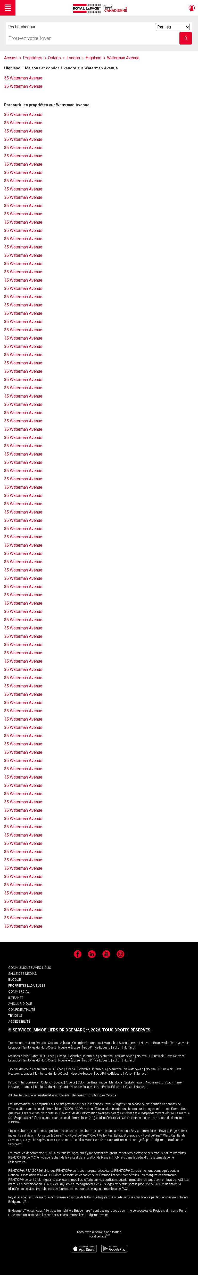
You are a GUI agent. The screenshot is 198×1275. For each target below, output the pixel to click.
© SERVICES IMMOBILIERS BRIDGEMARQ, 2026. (54, 1030)
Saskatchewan (128, 1043)
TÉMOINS (15, 1015)
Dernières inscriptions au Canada (94, 1095)
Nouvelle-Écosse (69, 1047)
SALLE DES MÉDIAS (22, 974)
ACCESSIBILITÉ (19, 1021)
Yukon (117, 1047)
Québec (53, 1043)
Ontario (41, 1043)
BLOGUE (14, 979)
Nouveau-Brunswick (154, 1043)
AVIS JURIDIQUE (20, 1004)
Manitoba (110, 1043)
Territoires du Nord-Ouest (39, 1047)
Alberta (65, 1043)
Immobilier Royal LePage (101, 8)
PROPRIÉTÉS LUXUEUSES (26, 985)
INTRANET (15, 998)
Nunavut (129, 1047)
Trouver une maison (21, 1043)
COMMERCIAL (18, 991)
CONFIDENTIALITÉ (21, 1010)
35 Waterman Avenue (23, 78)
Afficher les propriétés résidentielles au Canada (39, 1095)
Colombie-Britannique (86, 1043)
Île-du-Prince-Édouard (96, 1047)
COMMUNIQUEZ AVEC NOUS (29, 968)
